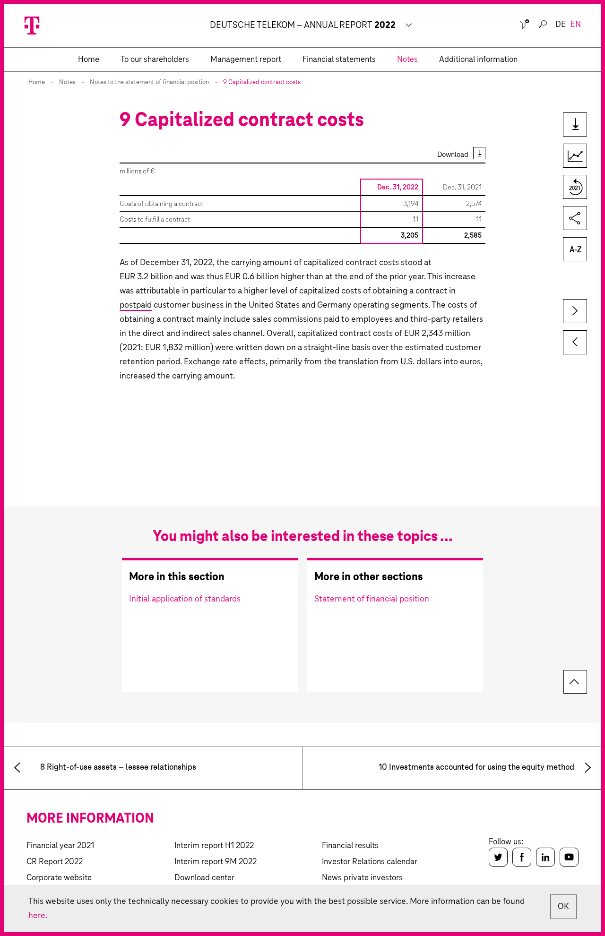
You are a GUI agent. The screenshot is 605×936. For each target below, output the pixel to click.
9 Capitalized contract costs (262, 82)
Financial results (350, 846)
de (560, 24)
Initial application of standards (185, 599)
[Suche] (542, 24)
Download (452, 155)
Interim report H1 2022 (214, 846)
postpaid (136, 305)
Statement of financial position (371, 599)
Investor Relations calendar (369, 862)
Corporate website (59, 878)
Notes (67, 82)
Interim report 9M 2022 (215, 862)
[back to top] (575, 682)
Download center (204, 878)
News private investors (362, 878)
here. (37, 915)
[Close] (524, 24)
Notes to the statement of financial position (149, 82)
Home (36, 82)
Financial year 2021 (60, 846)
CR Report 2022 (54, 862)
